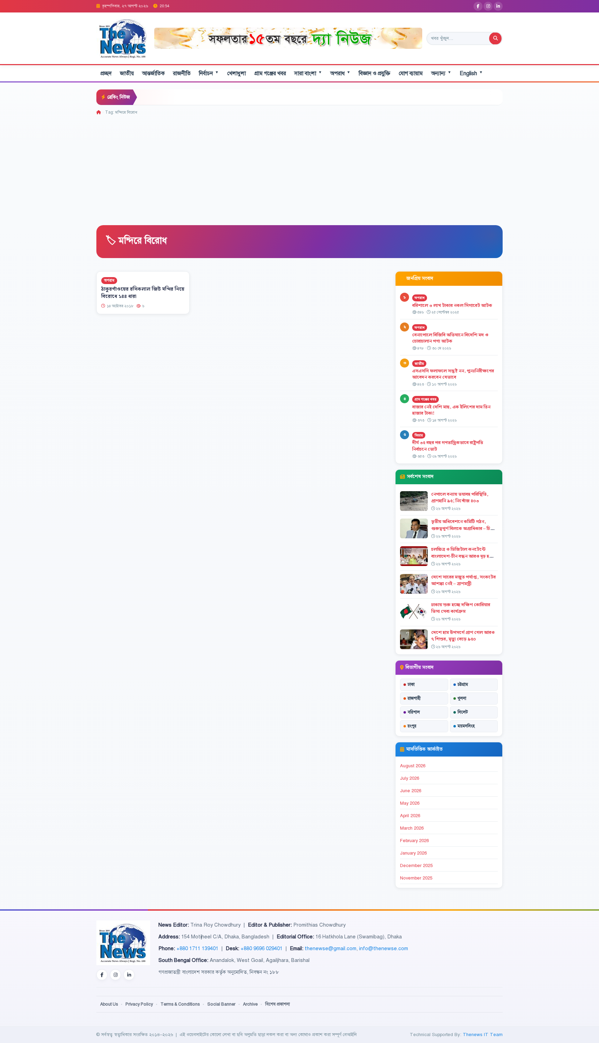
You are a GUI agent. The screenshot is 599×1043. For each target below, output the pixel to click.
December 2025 (416, 865)
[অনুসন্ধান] (495, 38)
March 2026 (412, 828)
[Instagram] (488, 6)
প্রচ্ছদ (106, 73)
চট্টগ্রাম (463, 684)
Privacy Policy (139, 1004)
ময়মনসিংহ (466, 726)
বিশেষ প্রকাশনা (277, 1004)
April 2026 (410, 816)
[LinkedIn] (498, 6)
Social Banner (221, 1004)
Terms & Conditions (180, 1004)
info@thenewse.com (383, 948)
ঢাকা (411, 684)
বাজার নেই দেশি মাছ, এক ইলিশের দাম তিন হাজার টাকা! (451, 410)
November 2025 (416, 878)
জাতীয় (127, 73)
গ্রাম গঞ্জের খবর (270, 73)
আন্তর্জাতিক (153, 73)
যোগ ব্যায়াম (411, 73)
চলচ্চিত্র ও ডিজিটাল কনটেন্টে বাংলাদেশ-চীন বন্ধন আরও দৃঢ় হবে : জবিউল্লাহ (463, 556)
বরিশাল (414, 712)
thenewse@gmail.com (330, 948)
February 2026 (414, 840)
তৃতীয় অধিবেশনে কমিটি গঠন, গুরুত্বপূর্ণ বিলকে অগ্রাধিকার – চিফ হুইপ (462, 528)
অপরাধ (340, 73)
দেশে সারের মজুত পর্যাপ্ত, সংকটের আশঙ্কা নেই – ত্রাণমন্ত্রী (463, 580)
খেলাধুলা (236, 73)
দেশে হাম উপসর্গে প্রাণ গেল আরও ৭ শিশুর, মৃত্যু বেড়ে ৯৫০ (463, 636)
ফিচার (419, 435)
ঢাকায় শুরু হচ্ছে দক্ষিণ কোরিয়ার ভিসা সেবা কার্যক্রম (460, 608)
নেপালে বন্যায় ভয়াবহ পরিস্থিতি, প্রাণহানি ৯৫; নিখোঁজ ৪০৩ (459, 497)
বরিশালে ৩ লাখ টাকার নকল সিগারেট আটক (452, 305)
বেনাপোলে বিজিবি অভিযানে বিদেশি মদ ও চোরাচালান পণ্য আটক (450, 338)
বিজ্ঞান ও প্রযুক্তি (374, 73)
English (471, 73)
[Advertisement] (299, 167)
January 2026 (413, 853)
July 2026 (409, 778)
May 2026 (409, 803)
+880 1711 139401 (197, 948)
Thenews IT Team (483, 1034)
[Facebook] (478, 6)
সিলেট (463, 712)
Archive (250, 1004)
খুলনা (462, 698)
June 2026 (410, 791)
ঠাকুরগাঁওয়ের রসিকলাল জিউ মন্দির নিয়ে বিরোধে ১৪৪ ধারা (142, 292)
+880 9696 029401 (262, 948)
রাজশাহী (414, 698)
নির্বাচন (209, 73)
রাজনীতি (182, 73)
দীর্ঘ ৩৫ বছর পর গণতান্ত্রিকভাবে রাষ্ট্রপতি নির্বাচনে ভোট (447, 446)
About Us (109, 1004)
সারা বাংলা (308, 73)
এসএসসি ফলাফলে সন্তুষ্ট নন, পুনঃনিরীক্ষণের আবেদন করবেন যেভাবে (453, 374)
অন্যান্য (441, 73)
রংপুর (412, 726)
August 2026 (412, 766)
